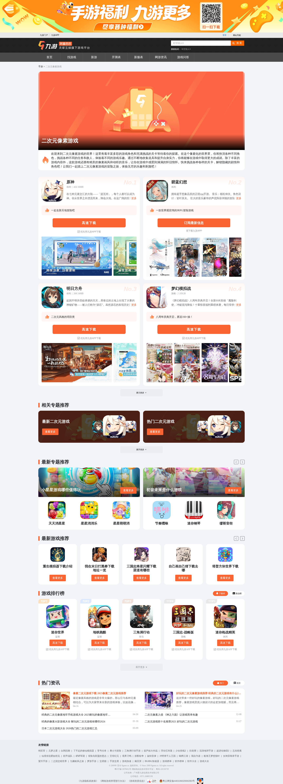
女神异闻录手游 (231, 756)
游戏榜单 (167, 761)
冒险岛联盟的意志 (97, 756)
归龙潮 (192, 750)
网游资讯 (161, 57)
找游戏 (71, 57)
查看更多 (50, 431)
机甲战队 (67, 756)
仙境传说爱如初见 (51, 756)
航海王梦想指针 (212, 756)
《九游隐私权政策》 (88, 781)
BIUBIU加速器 (152, 761)
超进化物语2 (223, 750)
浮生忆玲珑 (166, 750)
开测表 (116, 57)
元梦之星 (53, 750)
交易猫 (103, 761)
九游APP (55, 35)
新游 (94, 57)
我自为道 (195, 756)
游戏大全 (204, 761)
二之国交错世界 (59, 761)
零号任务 (101, 750)
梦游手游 (91, 761)
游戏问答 (183, 57)
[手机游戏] (64, 45)
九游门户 (44, 35)
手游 (40, 66)
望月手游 (42, 761)
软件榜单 (179, 761)
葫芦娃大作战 (151, 750)
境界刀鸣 (126, 756)
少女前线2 (181, 750)
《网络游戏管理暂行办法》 (113, 781)
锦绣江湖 (183, 756)
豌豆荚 (138, 761)
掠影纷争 (139, 756)
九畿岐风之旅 (77, 761)
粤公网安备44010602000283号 (179, 781)
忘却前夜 (237, 750)
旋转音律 (151, 756)
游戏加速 (126, 761)
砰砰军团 (80, 756)
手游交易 (114, 761)
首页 (49, 57)
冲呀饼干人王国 (168, 756)
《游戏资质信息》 (137, 781)
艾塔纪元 (114, 756)
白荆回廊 (65, 750)
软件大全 (192, 761)
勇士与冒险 (115, 750)
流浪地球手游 (206, 750)
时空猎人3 (186, 49)
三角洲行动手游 (132, 750)
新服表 (138, 57)
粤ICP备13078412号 (122, 769)
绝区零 (41, 750)
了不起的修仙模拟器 (83, 750)
